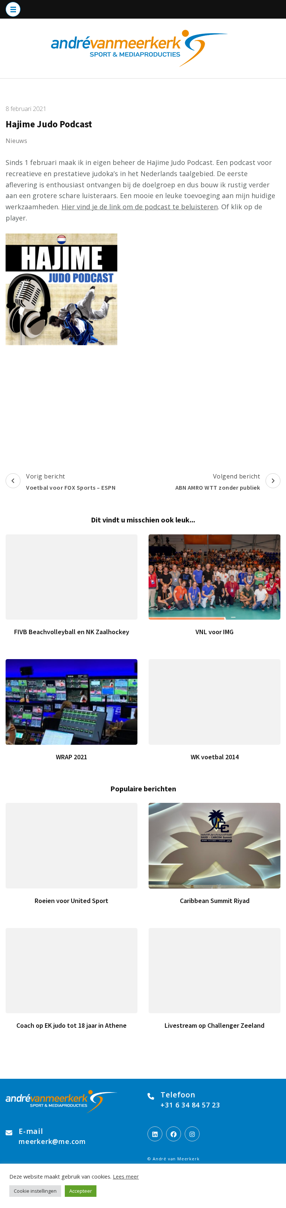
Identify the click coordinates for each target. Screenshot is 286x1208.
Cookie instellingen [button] (35, 1191)
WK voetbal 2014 (215, 757)
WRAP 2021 (71, 757)
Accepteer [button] (80, 1191)
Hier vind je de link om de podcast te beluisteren (139, 206)
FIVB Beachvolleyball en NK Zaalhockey (71, 631)
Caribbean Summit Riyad (215, 900)
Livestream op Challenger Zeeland (214, 1025)
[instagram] (192, 1133)
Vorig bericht (70, 481)
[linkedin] (154, 1133)
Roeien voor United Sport (71, 900)
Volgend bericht (217, 481)
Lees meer (126, 1176)
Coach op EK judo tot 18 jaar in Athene (71, 1025)
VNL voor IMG (214, 631)
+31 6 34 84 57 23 (190, 1104)
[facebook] (173, 1133)
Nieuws (16, 141)
